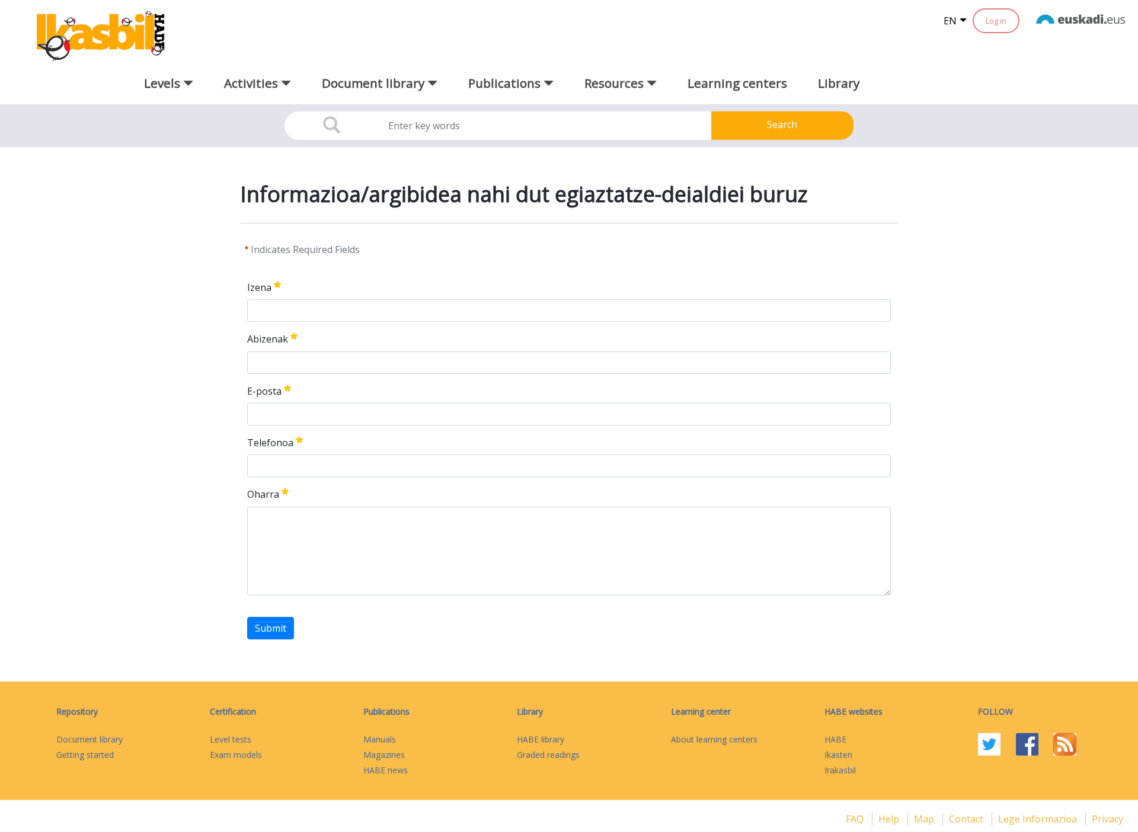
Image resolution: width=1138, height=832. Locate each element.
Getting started (85, 754)
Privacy (1107, 818)
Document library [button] (374, 83)
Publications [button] (506, 83)
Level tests (230, 739)
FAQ (856, 818)
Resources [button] (615, 83)
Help (890, 818)
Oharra (263, 494)
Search (782, 124)
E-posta (264, 391)
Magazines (384, 754)
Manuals (379, 739)
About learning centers (714, 739)
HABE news (385, 770)
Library (838, 83)
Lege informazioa (1038, 818)
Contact (967, 818)
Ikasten (838, 754)
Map (925, 818)
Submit (270, 628)
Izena (259, 287)
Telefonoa (270, 442)
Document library (89, 739)
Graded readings (548, 754)
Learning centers (737, 83)
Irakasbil (840, 770)
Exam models (236, 754)
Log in (996, 20)
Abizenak (267, 339)
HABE (835, 739)
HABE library (540, 739)
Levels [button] (163, 83)
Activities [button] (252, 83)
